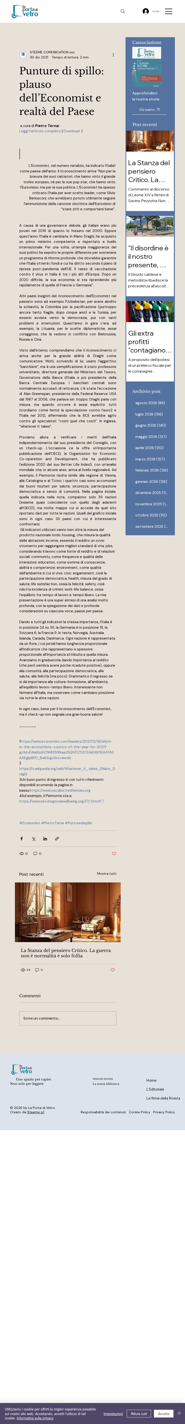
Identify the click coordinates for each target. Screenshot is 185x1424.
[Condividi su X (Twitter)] (33, 838)
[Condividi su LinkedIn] (45, 838)
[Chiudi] (179, 1413)
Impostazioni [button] (113, 1413)
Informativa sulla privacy (35, 1418)
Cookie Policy (139, 1112)
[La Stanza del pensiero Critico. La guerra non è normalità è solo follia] (68, 912)
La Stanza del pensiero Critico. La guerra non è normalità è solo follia (66, 953)
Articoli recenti (103, 1078)
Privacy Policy (164, 1112)
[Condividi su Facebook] (21, 838)
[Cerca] (123, 11)
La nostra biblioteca (106, 1084)
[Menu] (169, 11)
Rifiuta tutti (139, 1413)
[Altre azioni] (113, 55)
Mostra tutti (106, 873)
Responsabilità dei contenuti (103, 1112)
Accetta (163, 1413)
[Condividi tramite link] (57, 838)
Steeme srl (35, 1112)
